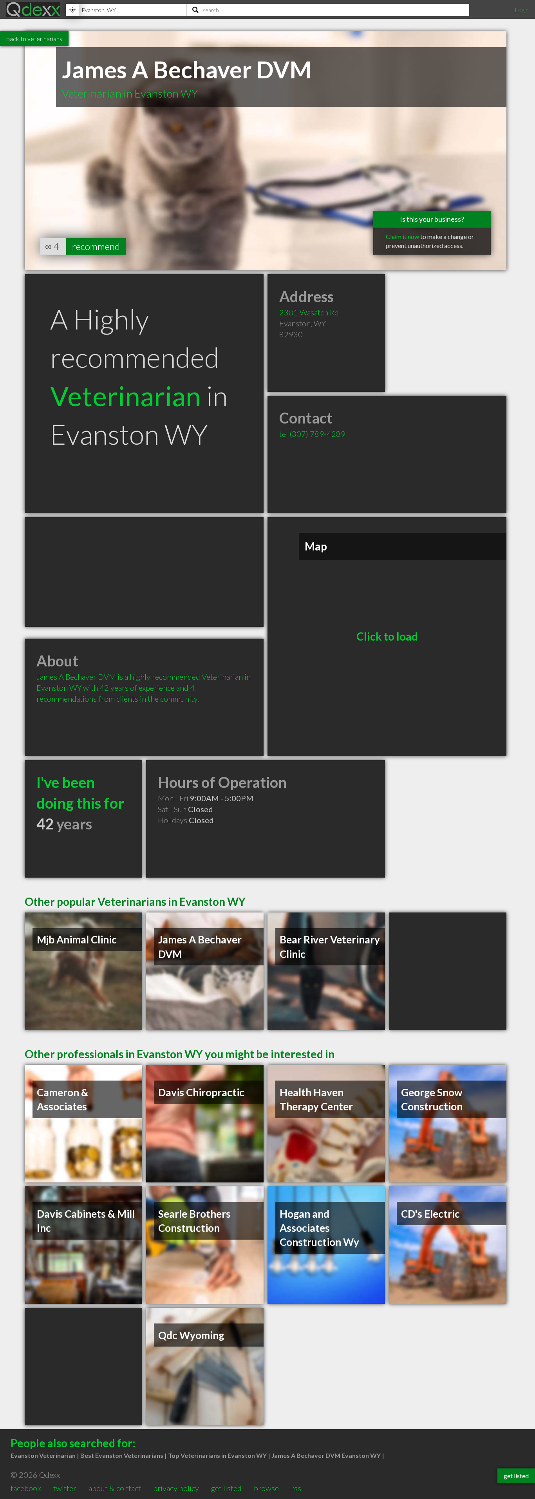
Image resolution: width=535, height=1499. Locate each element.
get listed (226, 1488)
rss (296, 1488)
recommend (96, 246)
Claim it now (402, 236)
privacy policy (176, 1488)
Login (522, 9)
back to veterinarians (34, 38)
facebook (26, 1488)
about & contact (115, 1488)
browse (266, 1488)
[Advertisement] (144, 572)
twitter (64, 1488)
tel (312, 433)
